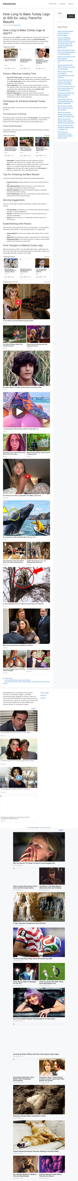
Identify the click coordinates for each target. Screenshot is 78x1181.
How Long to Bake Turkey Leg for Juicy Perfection (17, 680)
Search (60, 13)
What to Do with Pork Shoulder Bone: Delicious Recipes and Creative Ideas (66, 121)
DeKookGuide (9, 4)
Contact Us (62, 4)
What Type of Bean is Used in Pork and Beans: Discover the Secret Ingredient (66, 52)
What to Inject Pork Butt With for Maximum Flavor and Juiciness (65, 108)
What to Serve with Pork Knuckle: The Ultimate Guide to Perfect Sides (65, 82)
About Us (70, 4)
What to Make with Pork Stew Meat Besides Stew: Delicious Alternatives (65, 101)
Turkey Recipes (9, 678)
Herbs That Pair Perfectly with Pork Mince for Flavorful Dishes (65, 33)
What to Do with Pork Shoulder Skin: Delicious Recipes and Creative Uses (66, 114)
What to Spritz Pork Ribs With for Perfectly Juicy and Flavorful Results (66, 67)
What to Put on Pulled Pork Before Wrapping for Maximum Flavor (66, 95)
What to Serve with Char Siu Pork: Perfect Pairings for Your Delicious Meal (66, 88)
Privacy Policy (52, 4)
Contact (43, 698)
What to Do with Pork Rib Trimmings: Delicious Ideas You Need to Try (66, 127)
